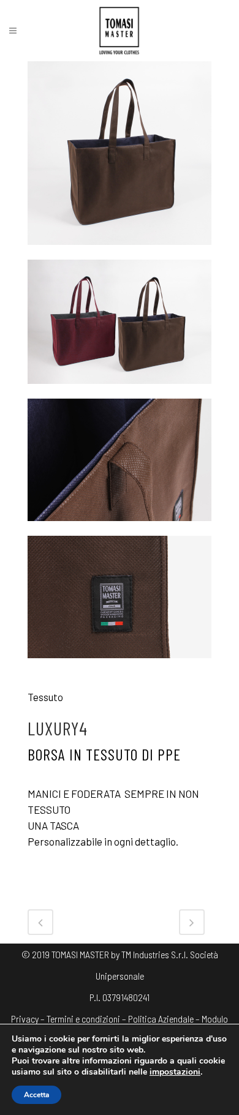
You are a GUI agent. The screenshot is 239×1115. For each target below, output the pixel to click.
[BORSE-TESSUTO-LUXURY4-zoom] (119, 528)
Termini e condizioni (83, 1018)
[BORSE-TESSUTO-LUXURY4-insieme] (119, 391)
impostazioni (175, 1072)
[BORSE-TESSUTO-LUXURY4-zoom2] (119, 665)
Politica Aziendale (161, 1018)
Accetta (36, 1095)
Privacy (25, 1018)
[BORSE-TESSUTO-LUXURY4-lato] (119, 252)
